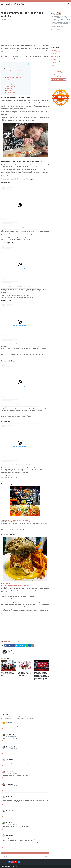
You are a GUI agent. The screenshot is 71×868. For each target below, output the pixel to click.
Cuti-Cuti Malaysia (56, 71)
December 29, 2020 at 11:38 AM (11, 812)
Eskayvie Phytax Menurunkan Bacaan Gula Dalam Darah (25, 673)
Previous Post (5, 856)
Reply (4, 728)
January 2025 (55, 61)
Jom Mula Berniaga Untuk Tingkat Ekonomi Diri (7, 673)
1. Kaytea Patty (9, 81)
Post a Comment (25, 852)
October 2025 (55, 56)
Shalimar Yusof (10, 747)
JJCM (53, 76)
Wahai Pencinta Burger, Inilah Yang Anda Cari (15, 73)
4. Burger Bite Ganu (10, 86)
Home (2, 9)
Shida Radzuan (10, 823)
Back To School (55, 68)
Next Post (46, 856)
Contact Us (4, 1)
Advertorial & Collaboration (11, 9)
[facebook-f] (9, 862)
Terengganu (55, 82)
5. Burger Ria (9, 88)
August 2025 (55, 58)
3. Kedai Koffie (9, 84)
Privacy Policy (21, 1)
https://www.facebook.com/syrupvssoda (16, 583)
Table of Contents (6, 64)
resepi (53, 84)
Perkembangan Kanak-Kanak (59, 79)
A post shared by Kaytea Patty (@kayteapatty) (20, 227)
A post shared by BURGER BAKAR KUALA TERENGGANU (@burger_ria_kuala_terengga (21, 464)
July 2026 (55, 53)
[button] (65, 4)
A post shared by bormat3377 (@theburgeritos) (19, 286)
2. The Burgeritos (10, 82)
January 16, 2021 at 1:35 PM (11, 836)
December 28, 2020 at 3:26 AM (11, 773)
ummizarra (9, 722)
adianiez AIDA (10, 835)
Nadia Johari (9, 772)
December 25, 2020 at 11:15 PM (11, 736)
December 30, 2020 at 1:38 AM (11, 824)
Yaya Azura (11, 651)
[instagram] (12, 862)
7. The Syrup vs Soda (11, 92)
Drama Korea (55, 74)
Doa (64, 71)
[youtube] (15, 862)
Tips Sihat (63, 82)
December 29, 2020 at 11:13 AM (11, 798)
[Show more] (35, 645)
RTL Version (31, 1)
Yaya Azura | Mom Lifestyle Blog (12, 4)
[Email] (32, 645)
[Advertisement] (25, 33)
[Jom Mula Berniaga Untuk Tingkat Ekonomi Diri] (8, 665)
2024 (53, 62)
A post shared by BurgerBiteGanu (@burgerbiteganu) (20, 404)
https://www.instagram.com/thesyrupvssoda (18, 585)
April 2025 (55, 59)
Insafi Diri (63, 74)
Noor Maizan (9, 759)
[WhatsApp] (26, 645)
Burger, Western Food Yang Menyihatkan (16, 70)
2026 (53, 50)
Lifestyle (59, 76)
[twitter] (19, 862)
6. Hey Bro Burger (10, 90)
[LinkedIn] (29, 645)
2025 (53, 54)
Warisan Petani (10, 734)
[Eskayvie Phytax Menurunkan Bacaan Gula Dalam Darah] (25, 665)
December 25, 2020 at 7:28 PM (11, 723)
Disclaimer (12, 1)
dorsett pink (9, 796)
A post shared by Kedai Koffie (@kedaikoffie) (20, 343)
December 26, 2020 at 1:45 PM (11, 748)
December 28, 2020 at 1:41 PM (11, 785)
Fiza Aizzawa (10, 810)
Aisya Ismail (9, 784)
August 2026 (55, 51)
